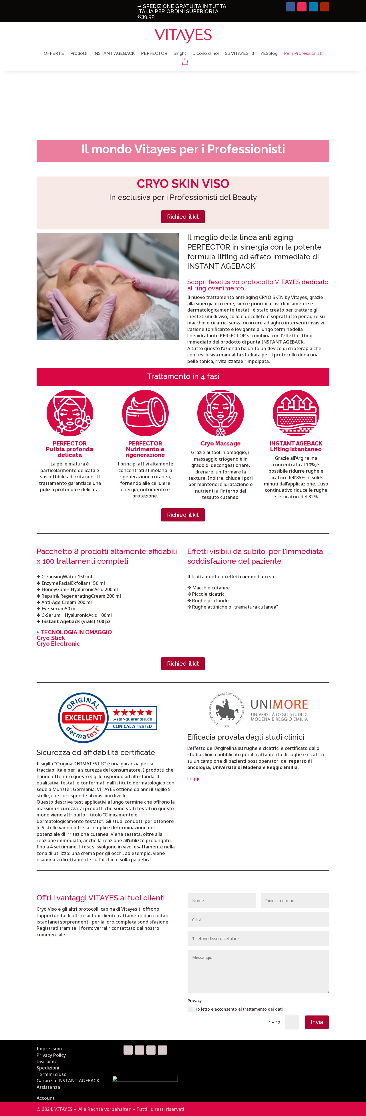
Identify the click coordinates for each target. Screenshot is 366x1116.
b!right (180, 53)
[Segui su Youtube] (324, 6)
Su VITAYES (236, 53)
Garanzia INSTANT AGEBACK (68, 1080)
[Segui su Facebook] (290, 6)
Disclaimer (48, 1061)
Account (46, 1098)
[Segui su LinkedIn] (313, 6)
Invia (317, 1022)
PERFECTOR (154, 53)
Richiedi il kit (183, 216)
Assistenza (48, 1087)
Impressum (49, 1048)
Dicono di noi (205, 53)
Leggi (193, 778)
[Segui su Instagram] (302, 6)
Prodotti (78, 53)
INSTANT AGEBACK (114, 53)
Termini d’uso (52, 1074)
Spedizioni (48, 1068)
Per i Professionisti (303, 53)
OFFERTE (54, 53)
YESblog (269, 53)
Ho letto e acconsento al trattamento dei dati (238, 1009)
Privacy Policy (51, 1055)
